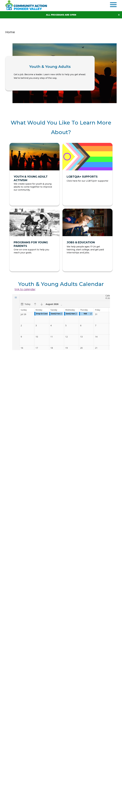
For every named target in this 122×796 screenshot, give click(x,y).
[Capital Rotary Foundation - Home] (27, 5)
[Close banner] (120, 15)
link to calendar (25, 289)
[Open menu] (113, 4)
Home (10, 32)
